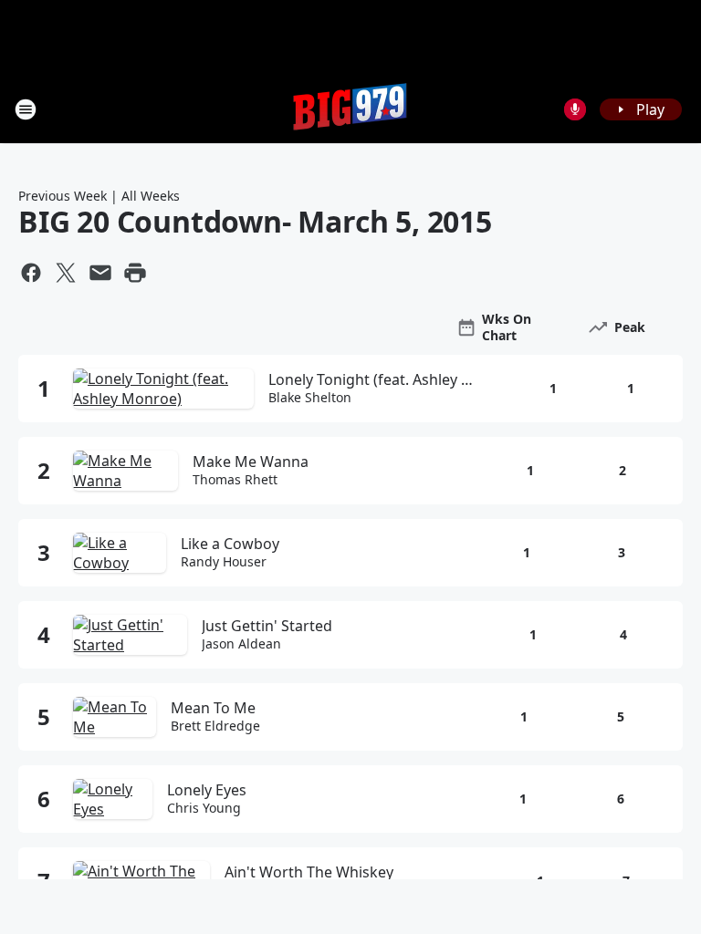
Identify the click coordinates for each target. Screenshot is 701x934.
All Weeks (150, 195)
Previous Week (62, 195)
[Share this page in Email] (100, 272)
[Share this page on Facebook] (31, 272)
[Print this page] (135, 272)
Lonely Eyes (206, 790)
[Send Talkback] (575, 109)
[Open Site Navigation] (26, 109)
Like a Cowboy (230, 543)
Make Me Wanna (251, 461)
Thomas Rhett (235, 480)
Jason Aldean (241, 644)
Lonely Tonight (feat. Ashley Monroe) (377, 379)
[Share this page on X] (65, 272)
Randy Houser (224, 562)
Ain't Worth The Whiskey (309, 872)
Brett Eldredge (215, 726)
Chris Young (204, 808)
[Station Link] (350, 109)
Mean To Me (213, 708)
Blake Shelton (309, 397)
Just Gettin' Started (267, 626)
